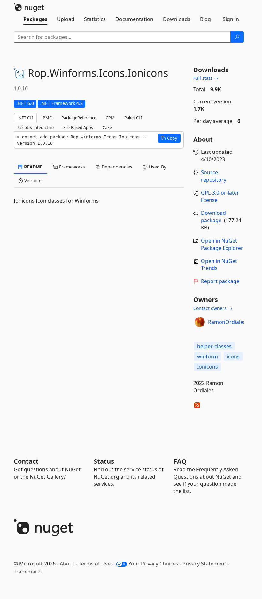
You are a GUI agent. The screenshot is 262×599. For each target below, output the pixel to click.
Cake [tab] (107, 127)
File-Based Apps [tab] (78, 127)
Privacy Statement (204, 563)
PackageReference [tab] (78, 118)
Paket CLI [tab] (133, 118)
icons (233, 356)
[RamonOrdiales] (199, 322)
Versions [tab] (32, 180)
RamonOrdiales (227, 322)
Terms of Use (95, 563)
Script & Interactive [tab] (36, 127)
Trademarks (28, 571)
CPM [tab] (110, 118)
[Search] (237, 37)
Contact (26, 461)
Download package (213, 216)
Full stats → (205, 78)
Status (104, 461)
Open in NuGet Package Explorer (222, 244)
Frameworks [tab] (71, 167)
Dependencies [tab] (116, 167)
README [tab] (32, 167)
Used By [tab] (157, 167)
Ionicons (207, 366)
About (67, 563)
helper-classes (214, 346)
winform (207, 356)
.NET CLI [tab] (25, 118)
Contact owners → (212, 308)
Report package (220, 281)
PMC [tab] (47, 118)
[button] (169, 138)
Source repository (213, 176)
